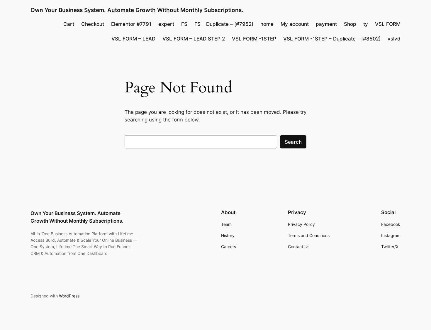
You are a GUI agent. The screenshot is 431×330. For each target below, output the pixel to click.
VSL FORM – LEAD (133, 39)
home (267, 24)
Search (293, 142)
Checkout (92, 24)
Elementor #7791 (131, 24)
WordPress (69, 295)
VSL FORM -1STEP (254, 39)
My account (295, 24)
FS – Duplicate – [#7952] (223, 24)
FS (184, 24)
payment (326, 24)
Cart (68, 24)
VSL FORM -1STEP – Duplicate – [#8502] (332, 39)
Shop (350, 24)
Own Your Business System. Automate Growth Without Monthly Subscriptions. (136, 9)
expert (166, 24)
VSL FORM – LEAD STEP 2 (193, 39)
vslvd (394, 39)
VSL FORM (388, 24)
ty (365, 24)
